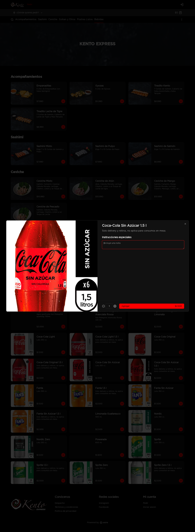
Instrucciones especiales (116, 237)
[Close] (185, 224)
